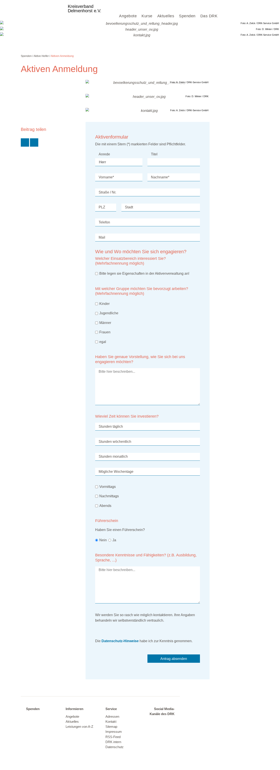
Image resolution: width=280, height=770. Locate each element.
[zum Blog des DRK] (169, 728)
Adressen (112, 716)
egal (102, 342)
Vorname (106, 177)
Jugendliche (108, 313)
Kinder (104, 304)
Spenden (187, 16)
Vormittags (107, 487)
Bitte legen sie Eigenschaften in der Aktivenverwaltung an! (144, 273)
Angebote (128, 16)
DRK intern (113, 742)
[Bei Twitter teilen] (25, 142)
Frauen (104, 332)
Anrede (104, 154)
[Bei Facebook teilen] (34, 142)
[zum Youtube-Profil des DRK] (161, 728)
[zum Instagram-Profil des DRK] (169, 721)
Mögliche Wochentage (116, 471)
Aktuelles (165, 16)
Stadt (129, 207)
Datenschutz (114, 747)
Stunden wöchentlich (115, 441)
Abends (105, 506)
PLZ (102, 207)
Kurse (147, 16)
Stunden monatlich (113, 456)
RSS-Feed (113, 737)
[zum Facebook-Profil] (152, 721)
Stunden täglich (111, 426)
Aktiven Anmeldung (62, 56)
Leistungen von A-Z (79, 726)
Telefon (104, 222)
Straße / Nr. (107, 192)
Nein (103, 540)
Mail (102, 237)
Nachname (160, 177)
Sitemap (111, 726)
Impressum (113, 731)
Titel (154, 154)
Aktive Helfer (41, 56)
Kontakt (110, 721)
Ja (114, 540)
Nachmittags (109, 496)
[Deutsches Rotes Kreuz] (42, 10)
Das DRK (209, 16)
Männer (105, 323)
